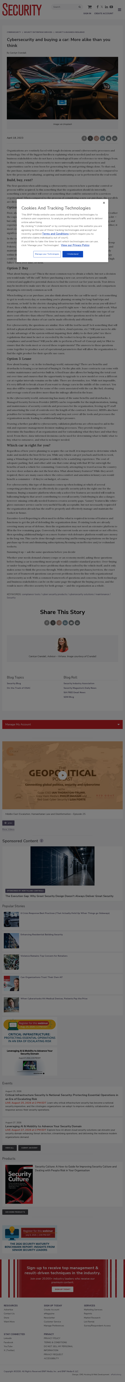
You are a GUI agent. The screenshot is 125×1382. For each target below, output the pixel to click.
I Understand (73, 254)
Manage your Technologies (47, 254)
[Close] (104, 202)
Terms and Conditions (55, 234)
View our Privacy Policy (75, 245)
